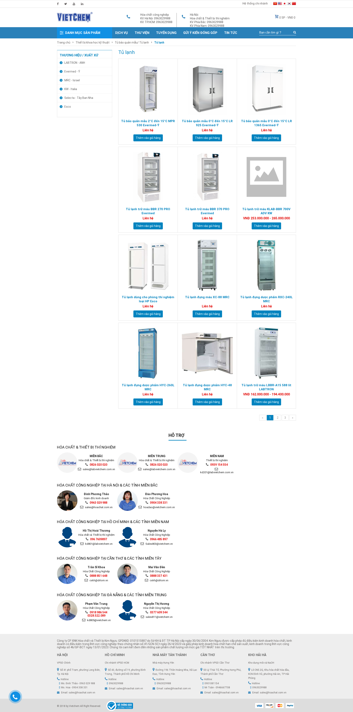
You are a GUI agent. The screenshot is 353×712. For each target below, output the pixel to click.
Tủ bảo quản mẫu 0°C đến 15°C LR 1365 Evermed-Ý (266, 123)
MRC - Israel (72, 80)
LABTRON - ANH (74, 62)
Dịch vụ (121, 33)
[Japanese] (285, 4)
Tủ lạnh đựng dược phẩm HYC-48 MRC (207, 387)
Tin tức (230, 33)
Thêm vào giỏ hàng (148, 137)
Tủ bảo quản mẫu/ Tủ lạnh (132, 42)
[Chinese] (294, 4)
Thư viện (142, 33)
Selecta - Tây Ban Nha (78, 97)
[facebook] (58, 4)
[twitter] (65, 4)
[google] (74, 4)
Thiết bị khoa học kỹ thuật (92, 42)
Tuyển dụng (166, 33)
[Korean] (289, 4)
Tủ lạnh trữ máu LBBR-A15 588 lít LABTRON (266, 387)
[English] (280, 4)
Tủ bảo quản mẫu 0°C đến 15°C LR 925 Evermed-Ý (207, 123)
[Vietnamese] (275, 4)
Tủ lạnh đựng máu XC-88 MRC (207, 297)
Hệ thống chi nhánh (255, 3)
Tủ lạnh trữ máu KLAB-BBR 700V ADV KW (266, 211)
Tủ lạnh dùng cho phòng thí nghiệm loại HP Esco (148, 299)
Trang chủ (63, 42)
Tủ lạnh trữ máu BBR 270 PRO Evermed (148, 211)
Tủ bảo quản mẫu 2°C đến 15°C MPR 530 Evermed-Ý (148, 123)
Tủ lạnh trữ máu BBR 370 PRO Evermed (207, 211)
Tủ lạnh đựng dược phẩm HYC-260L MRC (148, 387)
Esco (67, 106)
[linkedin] (82, 4)
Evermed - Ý (72, 71)
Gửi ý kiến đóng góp (200, 33)
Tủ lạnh (159, 42)
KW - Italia (70, 89)
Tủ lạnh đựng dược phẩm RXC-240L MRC (266, 299)
